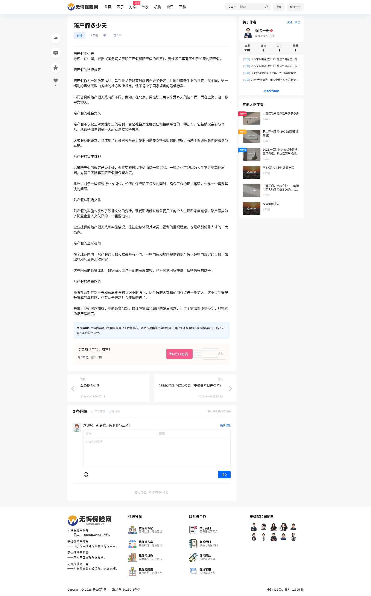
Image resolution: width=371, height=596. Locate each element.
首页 (107, 7)
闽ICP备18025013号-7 (125, 589)
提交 (224, 474)
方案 (132, 5)
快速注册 (295, 7)
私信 (297, 22)
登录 (278, 7)
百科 (182, 7)
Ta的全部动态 (271, 91)
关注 (289, 22)
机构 (157, 7)
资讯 (170, 7)
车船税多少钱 (90, 386)
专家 (145, 7)
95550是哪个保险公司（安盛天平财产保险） (190, 386)
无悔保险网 (99, 589)
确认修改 (225, 425)
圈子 (120, 7)
